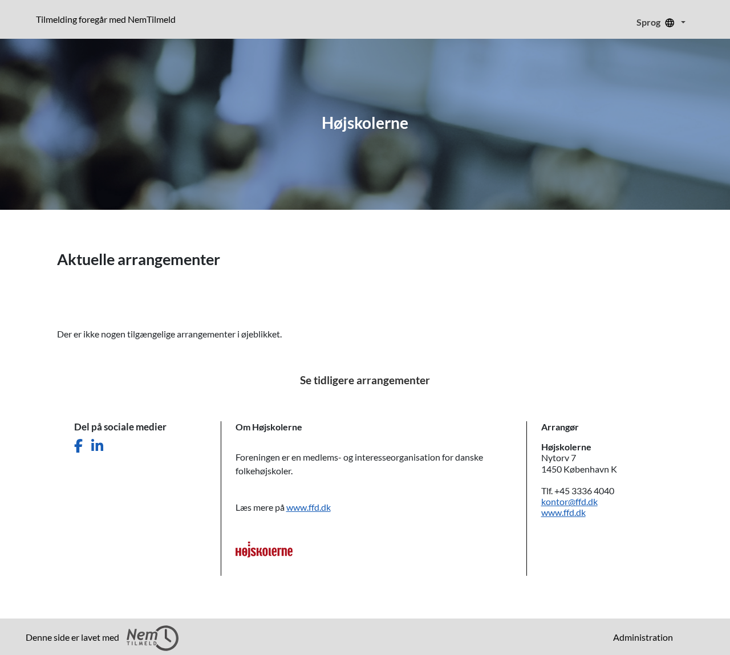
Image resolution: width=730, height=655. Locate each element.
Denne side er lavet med (73, 637)
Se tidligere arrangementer (365, 380)
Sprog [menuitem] (649, 22)
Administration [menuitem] (643, 637)
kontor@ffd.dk (569, 501)
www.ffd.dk (308, 507)
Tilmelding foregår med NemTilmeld (108, 19)
